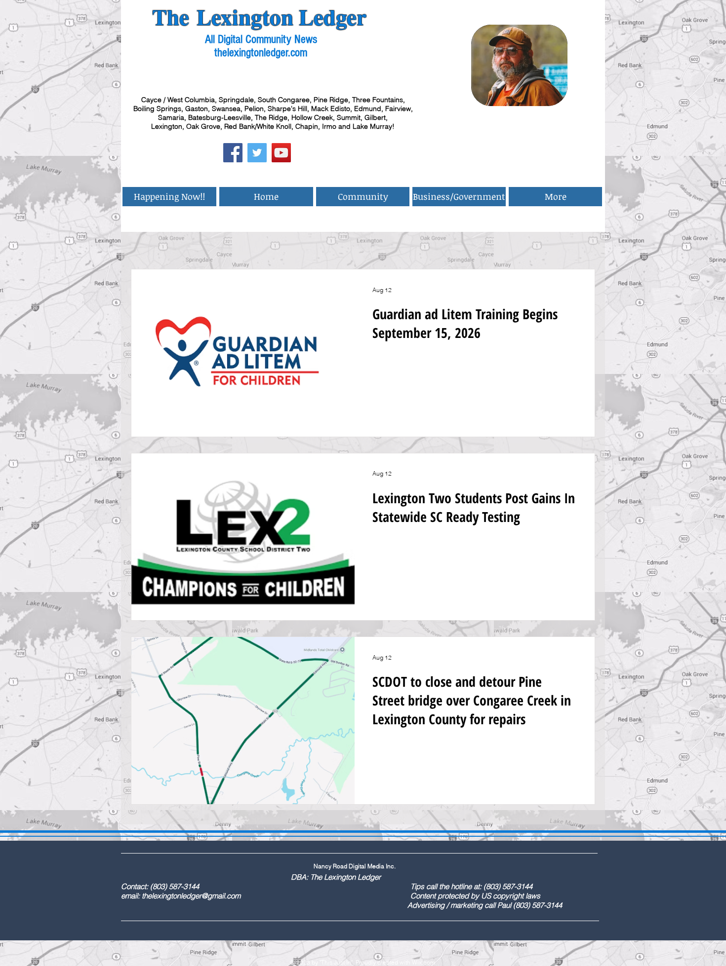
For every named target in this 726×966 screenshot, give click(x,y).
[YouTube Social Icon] (281, 152)
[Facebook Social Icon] (232, 152)
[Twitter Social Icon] (257, 152)
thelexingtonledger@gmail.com (191, 895)
